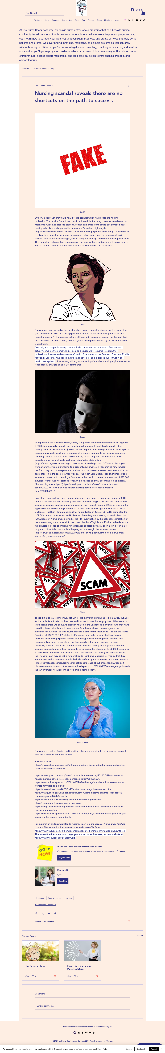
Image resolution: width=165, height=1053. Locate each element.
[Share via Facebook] (36, 913)
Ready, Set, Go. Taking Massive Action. (79, 967)
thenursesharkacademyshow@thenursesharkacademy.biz (87, 1027)
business (40, 898)
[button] (143, 12)
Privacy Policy (102, 1049)
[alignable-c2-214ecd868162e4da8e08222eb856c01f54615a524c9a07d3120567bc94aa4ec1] (74, 1032)
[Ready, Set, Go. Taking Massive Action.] (82, 951)
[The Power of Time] (40, 951)
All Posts (25, 69)
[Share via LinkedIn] (48, 913)
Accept (154, 1049)
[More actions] (128, 85)
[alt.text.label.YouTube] (136, 20)
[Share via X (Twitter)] (42, 913)
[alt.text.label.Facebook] (132, 20)
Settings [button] (129, 1049)
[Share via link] (55, 913)
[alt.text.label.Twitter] (140, 20)
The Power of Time (35, 965)
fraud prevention (54, 898)
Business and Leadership (44, 69)
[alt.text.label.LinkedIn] (129, 20)
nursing (69, 898)
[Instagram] (125, 20)
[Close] (161, 1049)
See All (140, 936)
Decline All (141, 1049)
